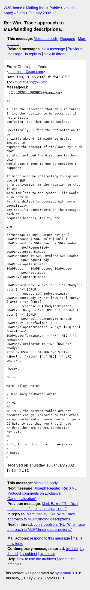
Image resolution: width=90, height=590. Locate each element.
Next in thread (55, 54)
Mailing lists (35, 8)
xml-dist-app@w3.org (30, 82)
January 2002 (40, 13)
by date (72, 549)
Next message (53, 49)
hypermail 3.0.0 (67, 573)
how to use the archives (36, 559)
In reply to (33, 54)
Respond (67, 39)
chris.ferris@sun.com (26, 72)
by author (47, 554)
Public (54, 8)
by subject (28, 554)
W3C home (13, 8)
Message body (46, 39)
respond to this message (50, 538)
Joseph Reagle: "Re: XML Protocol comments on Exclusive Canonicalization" (42, 493)
